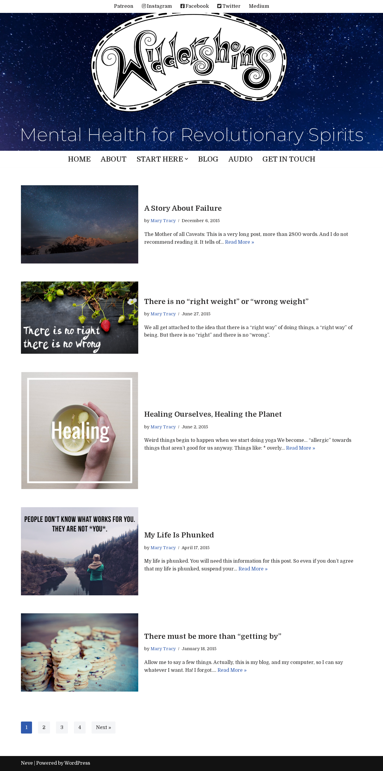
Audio (240, 159)
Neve (27, 763)
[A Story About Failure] (79, 224)
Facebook (197, 6)
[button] (186, 159)
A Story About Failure (183, 208)
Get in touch (288, 159)
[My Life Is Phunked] (79, 551)
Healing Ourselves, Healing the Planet (213, 414)
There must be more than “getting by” (212, 636)
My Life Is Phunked (179, 535)
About (114, 159)
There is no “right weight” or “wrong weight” (226, 301)
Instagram (159, 6)
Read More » (239, 242)
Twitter (231, 6)
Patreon (123, 6)
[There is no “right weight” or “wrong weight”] (79, 317)
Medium (259, 6)
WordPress (77, 763)
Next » (103, 727)
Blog (208, 159)
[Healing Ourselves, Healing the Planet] (79, 430)
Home (79, 159)
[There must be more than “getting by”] (79, 652)
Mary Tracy (163, 220)
